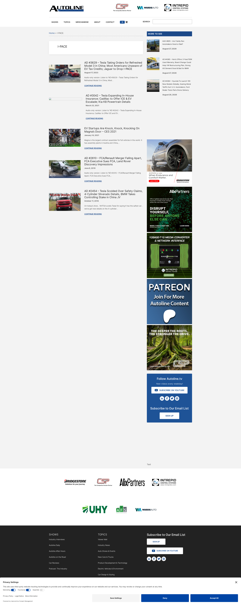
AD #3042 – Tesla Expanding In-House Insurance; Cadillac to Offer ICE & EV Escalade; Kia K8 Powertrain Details (110, 98)
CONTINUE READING (93, 86)
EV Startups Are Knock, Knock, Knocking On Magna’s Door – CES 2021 (111, 130)
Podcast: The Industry (58, 569)
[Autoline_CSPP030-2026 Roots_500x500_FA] (169, 369)
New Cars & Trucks (105, 557)
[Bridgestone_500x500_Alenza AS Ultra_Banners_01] (169, 184)
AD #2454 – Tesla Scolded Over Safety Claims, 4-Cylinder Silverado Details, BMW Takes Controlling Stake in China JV (113, 194)
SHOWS (53, 534)
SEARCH (146, 21)
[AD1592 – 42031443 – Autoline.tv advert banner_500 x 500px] (169, 231)
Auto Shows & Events (106, 551)
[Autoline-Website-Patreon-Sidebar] (169, 323)
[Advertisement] (169, 116)
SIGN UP (169, 415)
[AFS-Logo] (121, 510)
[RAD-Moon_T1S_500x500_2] (169, 277)
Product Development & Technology (112, 563)
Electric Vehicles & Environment (110, 569)
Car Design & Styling (106, 574)
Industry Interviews (57, 539)
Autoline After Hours (57, 551)
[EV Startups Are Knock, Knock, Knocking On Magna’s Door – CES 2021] (65, 146)
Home (52, 33)
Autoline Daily (54, 545)
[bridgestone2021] (75, 483)
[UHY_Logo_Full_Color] (95, 510)
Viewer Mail (102, 539)
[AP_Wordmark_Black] (132, 483)
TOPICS (102, 534)
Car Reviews (54, 563)
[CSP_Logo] (122, 8)
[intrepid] (176, 8)
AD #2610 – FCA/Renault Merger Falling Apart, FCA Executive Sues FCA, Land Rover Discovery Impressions (113, 161)
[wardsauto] (147, 8)
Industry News (104, 545)
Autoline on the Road (57, 557)
